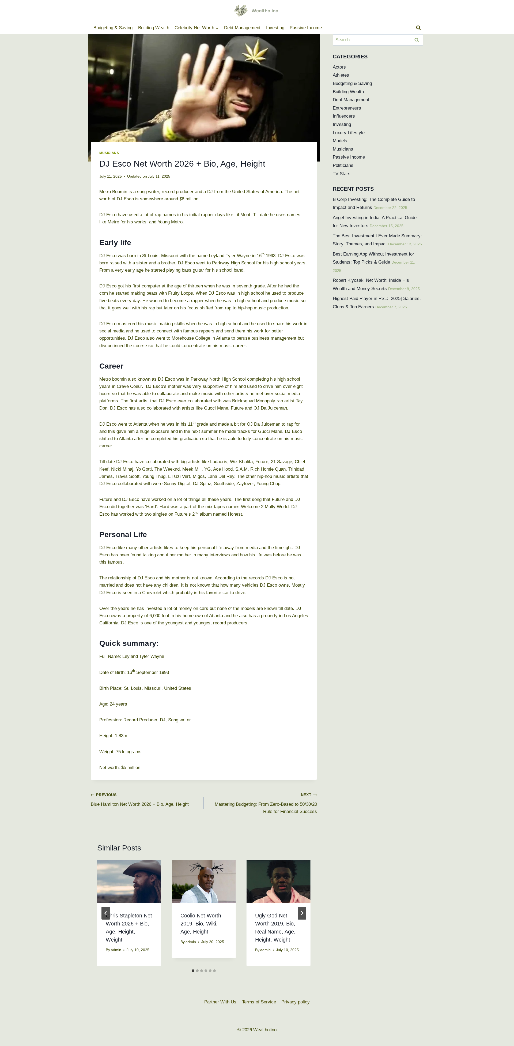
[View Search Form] (418, 28)
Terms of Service (259, 1001)
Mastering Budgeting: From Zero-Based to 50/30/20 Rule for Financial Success (266, 803)
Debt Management (242, 27)
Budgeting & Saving (113, 27)
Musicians (109, 153)
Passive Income (306, 27)
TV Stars (341, 173)
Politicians (343, 165)
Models (340, 140)
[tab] (193, 970)
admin (116, 950)
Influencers (344, 116)
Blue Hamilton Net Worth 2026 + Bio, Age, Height (140, 800)
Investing (275, 27)
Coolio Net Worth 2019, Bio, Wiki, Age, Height (200, 924)
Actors (339, 67)
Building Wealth (153, 27)
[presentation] (129, 881)
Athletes (341, 75)
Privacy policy (295, 1001)
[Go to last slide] (105, 913)
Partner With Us (220, 1001)
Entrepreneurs (347, 108)
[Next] (302, 913)
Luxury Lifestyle (349, 132)
